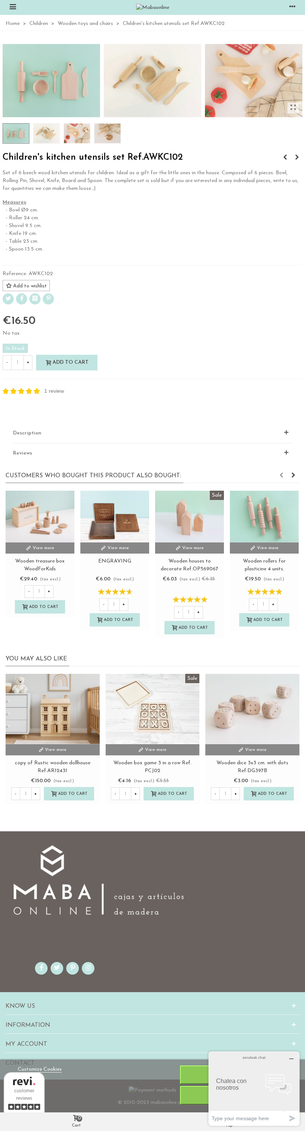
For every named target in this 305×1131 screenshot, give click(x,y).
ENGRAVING (114, 561)
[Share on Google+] (35, 299)
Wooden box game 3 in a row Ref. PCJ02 (152, 767)
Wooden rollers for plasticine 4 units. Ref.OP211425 (264, 569)
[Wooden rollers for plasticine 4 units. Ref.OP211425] (284, 157)
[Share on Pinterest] (48, 299)
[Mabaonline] (152, 7)
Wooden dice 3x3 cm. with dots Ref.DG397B (252, 767)
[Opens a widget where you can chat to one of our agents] (254, 1088)
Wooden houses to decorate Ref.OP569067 (189, 565)
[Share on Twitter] (8, 299)
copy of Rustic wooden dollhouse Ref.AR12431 (52, 767)
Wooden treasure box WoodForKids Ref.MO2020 (40, 569)
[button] (281, 475)
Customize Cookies (40, 1069)
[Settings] (292, 7)
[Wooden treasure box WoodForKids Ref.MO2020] (40, 516)
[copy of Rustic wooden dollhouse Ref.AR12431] (53, 709)
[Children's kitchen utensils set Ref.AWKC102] (293, 108)
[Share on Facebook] (21, 299)
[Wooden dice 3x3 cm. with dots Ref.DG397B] (296, 157)
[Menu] (13, 7)
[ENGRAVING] (114, 516)
